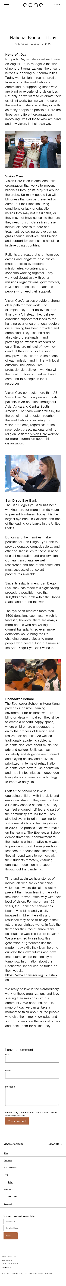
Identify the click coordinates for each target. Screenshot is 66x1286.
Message (10, 1087)
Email (8, 1070)
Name (8, 1054)
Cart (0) (58, 4)
